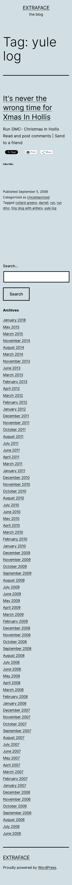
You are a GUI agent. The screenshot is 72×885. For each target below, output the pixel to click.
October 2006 (15, 806)
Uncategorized (38, 197)
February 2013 (15, 382)
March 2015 (13, 334)
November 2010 (16, 484)
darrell (43, 203)
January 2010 (14, 546)
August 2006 (14, 820)
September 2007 (17, 731)
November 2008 (17, 635)
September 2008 (17, 648)
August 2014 (13, 347)
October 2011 (14, 429)
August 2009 (14, 580)
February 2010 (15, 539)
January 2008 (14, 703)
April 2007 (11, 765)
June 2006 (12, 833)
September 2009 (17, 573)
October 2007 (15, 724)
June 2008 (12, 669)
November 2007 (16, 717)
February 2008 (15, 696)
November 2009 (17, 560)
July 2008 (11, 662)
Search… (10, 266)
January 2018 (14, 320)
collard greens (26, 203)
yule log (50, 208)
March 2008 (13, 690)
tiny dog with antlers (27, 208)
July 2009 (11, 587)
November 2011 (16, 423)
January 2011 (14, 471)
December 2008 (16, 628)
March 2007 (13, 772)
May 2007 (11, 758)
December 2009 (16, 553)
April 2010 (11, 525)
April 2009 (11, 607)
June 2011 (11, 450)
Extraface (36, 8)
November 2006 (17, 799)
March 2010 (13, 532)
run (52, 203)
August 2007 (13, 737)
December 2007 (16, 710)
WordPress (47, 867)
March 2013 (13, 375)
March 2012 (13, 395)
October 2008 (15, 642)
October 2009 (15, 566)
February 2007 (15, 779)
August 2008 (14, 655)
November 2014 (16, 341)
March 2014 (13, 354)
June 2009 (12, 594)
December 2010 (16, 477)
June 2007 (12, 751)
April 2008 (11, 683)
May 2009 (11, 601)
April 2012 (11, 388)
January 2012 (14, 409)
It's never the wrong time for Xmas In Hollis (27, 108)
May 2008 (11, 676)
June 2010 (11, 512)
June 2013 (11, 368)
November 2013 (16, 361)
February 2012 (15, 402)
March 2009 (13, 614)
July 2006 (11, 826)
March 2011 (12, 464)
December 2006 (16, 792)
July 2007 (11, 744)
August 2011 (13, 436)
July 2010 (11, 505)
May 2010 (11, 518)
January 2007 (14, 785)
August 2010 (13, 498)
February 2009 (15, 621)
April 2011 (11, 457)
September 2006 (17, 813)
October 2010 (14, 491)
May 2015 (11, 327)
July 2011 (10, 443)
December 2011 (16, 416)
